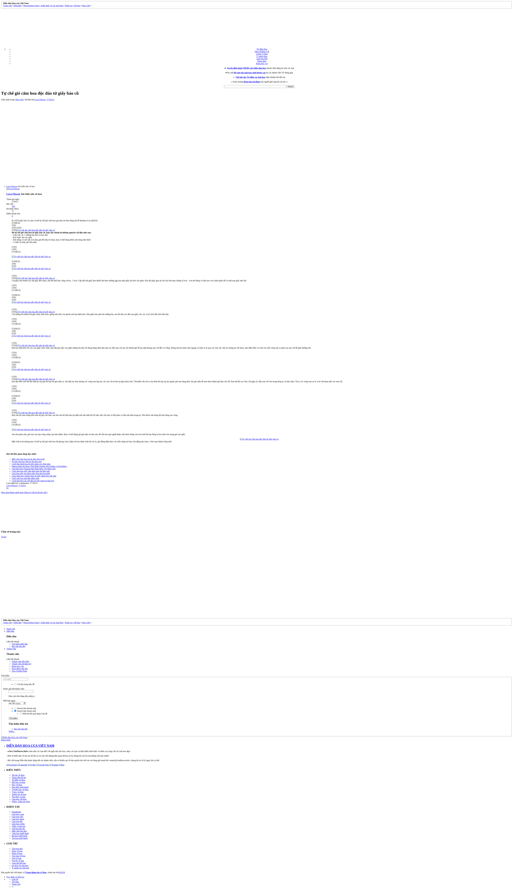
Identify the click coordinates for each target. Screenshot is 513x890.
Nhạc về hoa (17, 851)
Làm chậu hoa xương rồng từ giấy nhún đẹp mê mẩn (34, 476)
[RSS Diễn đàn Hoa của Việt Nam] (61, 765)
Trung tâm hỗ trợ (19, 777)
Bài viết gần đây (19, 646)
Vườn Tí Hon (262, 54)
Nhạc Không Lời (262, 51)
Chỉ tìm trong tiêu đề (25, 684)
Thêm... (12, 731)
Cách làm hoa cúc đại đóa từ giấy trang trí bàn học (33, 481)
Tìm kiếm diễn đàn (20, 644)
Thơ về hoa (16, 858)
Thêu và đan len (18, 826)
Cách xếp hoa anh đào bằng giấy (25, 478)
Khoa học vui (262, 63)
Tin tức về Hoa (18, 775)
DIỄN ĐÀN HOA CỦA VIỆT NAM (30, 745)
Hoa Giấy (19, 99)
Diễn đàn (10, 631)
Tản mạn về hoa (18, 856)
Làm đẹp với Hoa (19, 799)
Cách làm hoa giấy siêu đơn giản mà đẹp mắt (31, 471)
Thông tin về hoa (19, 794)
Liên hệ (15, 879)
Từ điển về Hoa (18, 780)
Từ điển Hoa (261, 49)
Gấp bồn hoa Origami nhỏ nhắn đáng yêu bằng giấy (34, 469)
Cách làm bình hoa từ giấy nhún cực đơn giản (31, 464)
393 (13, 206)
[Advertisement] (256, 27)
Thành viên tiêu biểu (20, 661)
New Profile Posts (19, 671)
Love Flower (40, 99)
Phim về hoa (17, 853)
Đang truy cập (18, 666)
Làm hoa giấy (17, 817)
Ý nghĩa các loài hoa (20, 868)
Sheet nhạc (262, 61)
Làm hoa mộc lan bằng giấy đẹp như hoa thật (31, 473)
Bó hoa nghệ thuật (19, 836)
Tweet (3, 537)
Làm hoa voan (18, 814)
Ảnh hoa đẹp (17, 849)
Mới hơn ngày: (9, 701)
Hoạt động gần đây (20, 669)
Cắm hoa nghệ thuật (20, 833)
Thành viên (11, 649)
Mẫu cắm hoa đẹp (19, 831)
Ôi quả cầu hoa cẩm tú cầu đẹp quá (26, 461)
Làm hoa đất (17, 821)
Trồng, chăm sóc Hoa (21, 801)
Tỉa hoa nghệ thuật (20, 838)
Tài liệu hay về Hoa (20, 789)
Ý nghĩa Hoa (261, 56)
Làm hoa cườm (18, 824)
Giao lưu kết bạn (19, 863)
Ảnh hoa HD (261, 59)
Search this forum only (26, 711)
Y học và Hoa (18, 792)
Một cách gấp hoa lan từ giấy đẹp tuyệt (28, 459)
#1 (7, 488)
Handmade (16, 812)
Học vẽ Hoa (17, 785)
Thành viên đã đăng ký (21, 664)
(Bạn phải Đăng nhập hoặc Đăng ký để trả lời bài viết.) (24, 492)
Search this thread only (26, 708)
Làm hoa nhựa (18, 819)
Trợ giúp (15, 882)
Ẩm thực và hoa (18, 797)
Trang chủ (10, 629)
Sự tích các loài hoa (20, 865)
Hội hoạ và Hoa (18, 782)
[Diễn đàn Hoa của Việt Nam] (14, 737)
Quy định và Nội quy (15, 877)
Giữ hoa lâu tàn (18, 829)
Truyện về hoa (18, 861)
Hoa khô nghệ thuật (20, 787)
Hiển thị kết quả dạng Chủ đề (34, 714)
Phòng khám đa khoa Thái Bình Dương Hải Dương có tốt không (39, 466)
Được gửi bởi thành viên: (13, 689)
